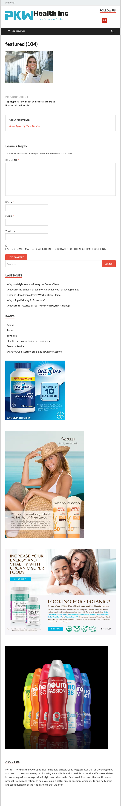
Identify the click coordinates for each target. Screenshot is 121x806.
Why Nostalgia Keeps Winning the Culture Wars (33, 284)
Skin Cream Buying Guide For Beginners (28, 340)
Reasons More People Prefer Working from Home (33, 294)
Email (9, 216)
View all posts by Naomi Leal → (24, 125)
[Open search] (112, 31)
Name (9, 202)
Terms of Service (15, 346)
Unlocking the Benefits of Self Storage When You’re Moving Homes (43, 289)
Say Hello (12, 335)
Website (10, 230)
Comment (12, 160)
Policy (10, 330)
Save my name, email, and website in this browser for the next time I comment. (55, 249)
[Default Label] (104, 20)
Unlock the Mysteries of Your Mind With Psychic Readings (38, 305)
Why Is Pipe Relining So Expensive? (26, 300)
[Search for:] (60, 263)
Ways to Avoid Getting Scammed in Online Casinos (34, 351)
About (10, 324)
